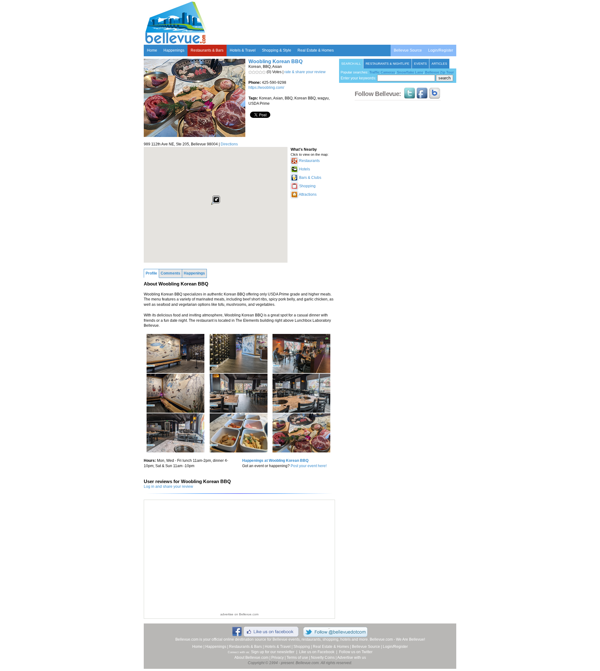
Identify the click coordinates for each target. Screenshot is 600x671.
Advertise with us (351, 657)
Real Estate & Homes (316, 50)
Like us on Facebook (316, 652)
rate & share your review (305, 72)
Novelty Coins (323, 657)
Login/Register (440, 50)
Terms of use (297, 657)
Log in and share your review (168, 486)
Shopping (301, 646)
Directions (229, 144)
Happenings (173, 50)
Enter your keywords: (359, 78)
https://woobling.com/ (266, 87)
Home (152, 50)
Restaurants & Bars (207, 50)
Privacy (277, 657)
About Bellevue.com (251, 657)
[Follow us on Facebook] (422, 95)
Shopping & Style (276, 50)
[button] (215, 200)
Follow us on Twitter (355, 652)
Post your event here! (309, 466)
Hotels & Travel (243, 50)
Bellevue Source (408, 50)
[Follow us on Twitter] (409, 95)
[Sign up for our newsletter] (434, 95)
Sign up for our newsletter (272, 652)
